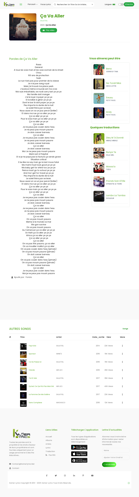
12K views (109, 402)
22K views (108, 345)
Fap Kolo (32, 345)
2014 (98, 345)
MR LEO (59, 370)
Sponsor (32, 353)
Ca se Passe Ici (35, 362)
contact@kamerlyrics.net (23, 464)
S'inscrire (129, 4)
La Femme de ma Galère (39, 394)
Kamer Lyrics (47, 483)
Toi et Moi (33, 378)
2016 (98, 353)
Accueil (49, 436)
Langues (108, 4)
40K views (108, 386)
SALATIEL (44, 20)
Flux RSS (51, 455)
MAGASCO (60, 402)
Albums (49, 440)
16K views (109, 362)
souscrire (110, 464)
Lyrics (48, 447)
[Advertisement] (69, 49)
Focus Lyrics (46, 4)
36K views (108, 378)
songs (125, 328)
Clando (32, 370)
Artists (48, 444)
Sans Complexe (35, 402)
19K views (109, 353)
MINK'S (59, 353)
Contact (15, 468)
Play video (49, 30)
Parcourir (32, 4)
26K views (108, 370)
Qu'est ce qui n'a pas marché (41, 386)
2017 (98, 378)
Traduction (50, 451)
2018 (98, 402)
